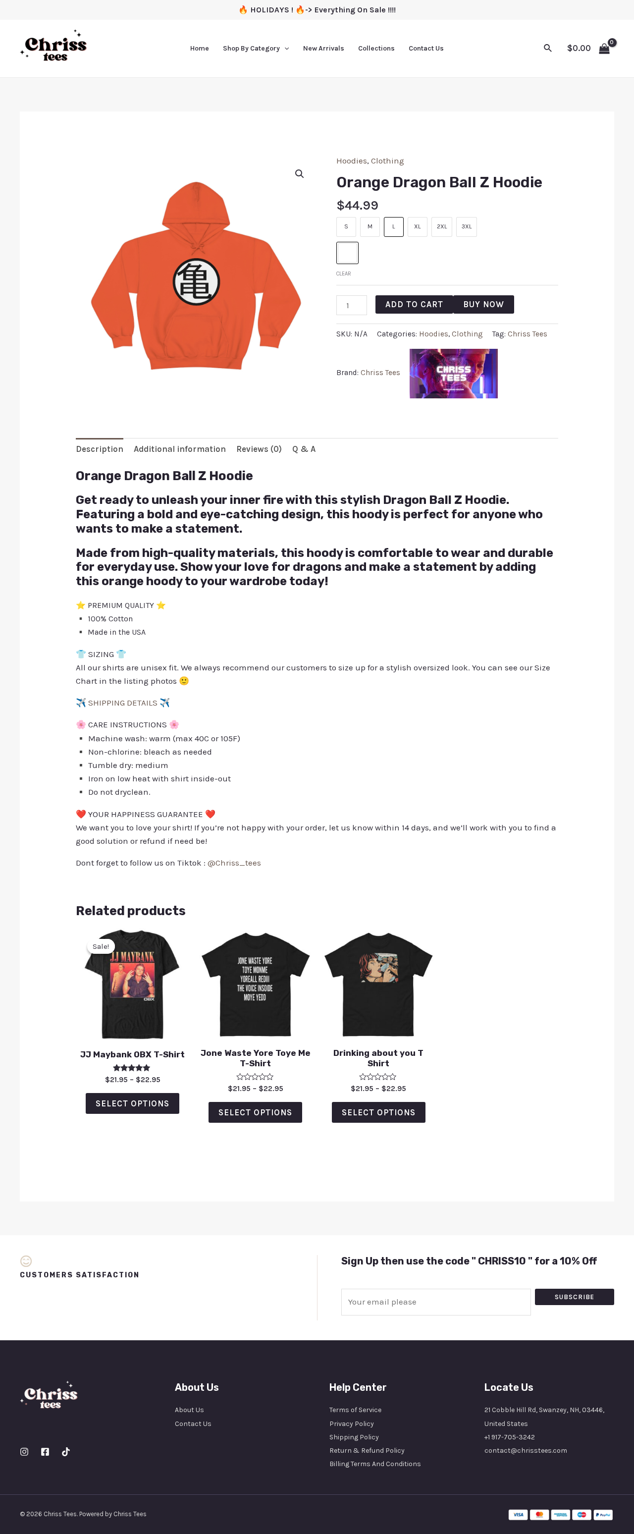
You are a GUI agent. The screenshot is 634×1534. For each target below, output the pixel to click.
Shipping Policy (354, 1437)
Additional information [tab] (180, 449)
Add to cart (414, 304)
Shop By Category (251, 48)
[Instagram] (24, 1451)
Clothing (387, 160)
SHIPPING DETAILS (123, 703)
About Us (189, 1410)
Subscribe (574, 1297)
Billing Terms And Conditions (375, 1464)
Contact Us (426, 48)
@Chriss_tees (234, 863)
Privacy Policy (351, 1424)
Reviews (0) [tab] (259, 449)
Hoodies (351, 160)
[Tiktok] (65, 1451)
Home (199, 48)
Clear (343, 274)
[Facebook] (45, 1451)
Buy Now (483, 304)
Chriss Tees (527, 333)
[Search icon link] (548, 48)
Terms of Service (355, 1410)
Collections (376, 48)
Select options (132, 1103)
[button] (300, 174)
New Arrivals (323, 48)
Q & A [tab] (304, 449)
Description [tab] (99, 449)
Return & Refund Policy (367, 1450)
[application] (284, 48)
